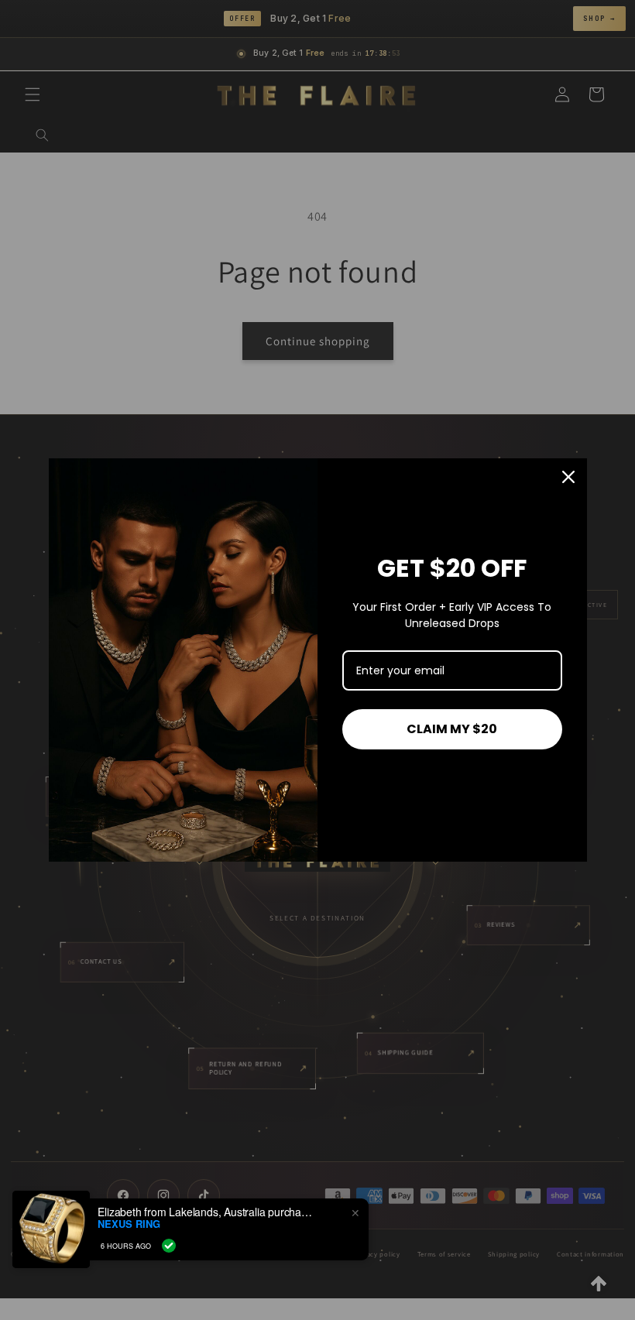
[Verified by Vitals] (169, 1246)
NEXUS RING (129, 1224)
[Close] (568, 476)
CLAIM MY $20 (452, 729)
